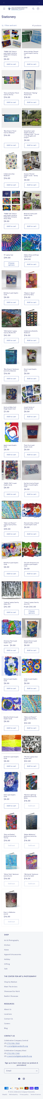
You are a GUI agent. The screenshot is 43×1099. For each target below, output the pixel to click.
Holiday (7, 959)
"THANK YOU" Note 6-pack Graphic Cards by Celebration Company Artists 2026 (10, 216)
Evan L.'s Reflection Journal (9, 913)
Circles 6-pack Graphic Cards (30, 679)
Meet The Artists (10, 987)
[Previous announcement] (4, 2)
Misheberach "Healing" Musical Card (30, 93)
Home (6, 950)
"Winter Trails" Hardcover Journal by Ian (11, 875)
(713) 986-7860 (13, 1043)
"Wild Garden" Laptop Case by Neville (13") (10, 331)
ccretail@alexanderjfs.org (17, 1046)
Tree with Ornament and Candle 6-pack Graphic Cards (31, 564)
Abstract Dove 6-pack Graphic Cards (30, 641)
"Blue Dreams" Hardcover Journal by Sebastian (11, 370)
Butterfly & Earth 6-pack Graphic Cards (11, 717)
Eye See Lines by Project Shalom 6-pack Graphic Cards (31, 484)
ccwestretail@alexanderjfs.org (19, 1056)
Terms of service (36, 1094)
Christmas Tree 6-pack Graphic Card (10, 641)
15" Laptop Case (8, 255)
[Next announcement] (39, 2)
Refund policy (13, 1094)
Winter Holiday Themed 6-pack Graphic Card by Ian (31, 53)
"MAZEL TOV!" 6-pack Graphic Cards (10, 484)
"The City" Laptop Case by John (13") (31, 757)
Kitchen (7, 945)
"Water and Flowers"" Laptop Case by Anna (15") (10, 524)
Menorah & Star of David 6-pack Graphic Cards (31, 523)
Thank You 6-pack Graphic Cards (29, 446)
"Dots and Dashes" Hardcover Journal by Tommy (10, 836)
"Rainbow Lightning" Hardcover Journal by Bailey (30, 796)
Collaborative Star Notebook (9, 174)
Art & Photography (11, 940)
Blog (6, 1028)
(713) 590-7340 (13, 1053)
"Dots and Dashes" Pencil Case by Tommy (11, 93)
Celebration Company (20, 1092)
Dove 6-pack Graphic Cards (30, 370)
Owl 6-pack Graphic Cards (10, 795)
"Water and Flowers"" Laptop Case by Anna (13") (30, 718)
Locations (8, 1014)
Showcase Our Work (12, 991)
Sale (5, 969)
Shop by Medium (10, 982)
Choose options (11, 264)
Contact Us (8, 1019)
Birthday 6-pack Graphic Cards (11, 293)
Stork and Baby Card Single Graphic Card (10, 408)
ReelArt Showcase (11, 996)
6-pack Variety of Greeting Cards (29, 408)
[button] (4, 8)
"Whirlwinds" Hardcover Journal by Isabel (31, 875)
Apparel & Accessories (12, 955)
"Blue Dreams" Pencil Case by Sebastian (10, 131)
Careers (7, 1024)
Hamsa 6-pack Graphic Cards (10, 679)
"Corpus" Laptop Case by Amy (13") (31, 603)
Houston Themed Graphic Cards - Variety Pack (31, 175)
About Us (7, 1009)
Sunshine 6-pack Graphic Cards (11, 757)
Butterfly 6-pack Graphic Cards (11, 563)
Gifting (7, 964)
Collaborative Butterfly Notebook (31, 331)
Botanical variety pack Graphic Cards (30, 214)
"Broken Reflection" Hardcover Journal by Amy (30, 836)
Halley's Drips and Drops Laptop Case (31, 255)
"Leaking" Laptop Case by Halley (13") (11, 603)
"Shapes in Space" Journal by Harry (29, 293)
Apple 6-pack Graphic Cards (10, 446)
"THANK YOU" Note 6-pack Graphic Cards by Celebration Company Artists (10, 54)
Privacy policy (24, 1094)
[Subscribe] (36, 1070)
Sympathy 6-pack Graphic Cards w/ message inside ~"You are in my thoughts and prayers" (31, 134)
